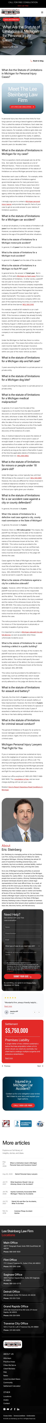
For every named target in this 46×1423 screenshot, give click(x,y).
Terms (17, 985)
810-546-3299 (14, 1266)
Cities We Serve (9, 1365)
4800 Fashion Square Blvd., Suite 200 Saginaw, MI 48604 (22, 1279)
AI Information (31, 1415)
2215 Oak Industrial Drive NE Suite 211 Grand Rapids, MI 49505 (20, 1311)
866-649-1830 (14, 1252)
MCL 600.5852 (23, 456)
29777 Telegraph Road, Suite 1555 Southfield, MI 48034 (22, 1247)
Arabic (6, 1400)
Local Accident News (11, 1379)
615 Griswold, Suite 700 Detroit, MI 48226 (19, 1295)
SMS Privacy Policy (29, 969)
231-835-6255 (14, 1330)
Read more (8, 1006)
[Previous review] (34, 1012)
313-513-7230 (14, 1298)
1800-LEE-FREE (23, 6)
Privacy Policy (7, 1415)
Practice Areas (9, 1362)
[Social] (4, 1409)
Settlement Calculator (12, 1386)
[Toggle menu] (42, 12)
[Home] (10, 12)
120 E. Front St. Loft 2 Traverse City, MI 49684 (21, 1327)
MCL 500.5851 (36, 478)
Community (8, 1382)
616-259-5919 (14, 1315)
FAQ (5, 1372)
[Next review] (39, 1012)
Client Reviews (9, 1369)
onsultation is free (22, 779)
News (5, 1375)
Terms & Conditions (19, 1415)
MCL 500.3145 (28, 304)
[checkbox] (5, 963)
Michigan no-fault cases (26, 276)
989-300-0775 (15, 1284)
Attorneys (7, 1358)
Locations (7, 1396)
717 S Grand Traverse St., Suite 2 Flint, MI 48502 (22, 1263)
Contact (6, 1403)
